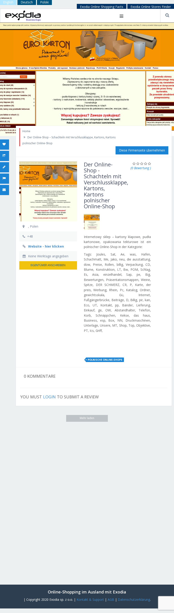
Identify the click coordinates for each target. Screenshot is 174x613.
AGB (111, 599)
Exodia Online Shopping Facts (101, 7)
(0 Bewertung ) (140, 168)
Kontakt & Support (90, 599)
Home (26, 131)
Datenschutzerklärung (134, 599)
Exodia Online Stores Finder (150, 7)
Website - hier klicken (46, 246)
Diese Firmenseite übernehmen (142, 150)
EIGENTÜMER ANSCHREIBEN (48, 265)
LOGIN (49, 397)
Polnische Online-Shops (105, 359)
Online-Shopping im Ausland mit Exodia (87, 592)
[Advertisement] (36, 495)
